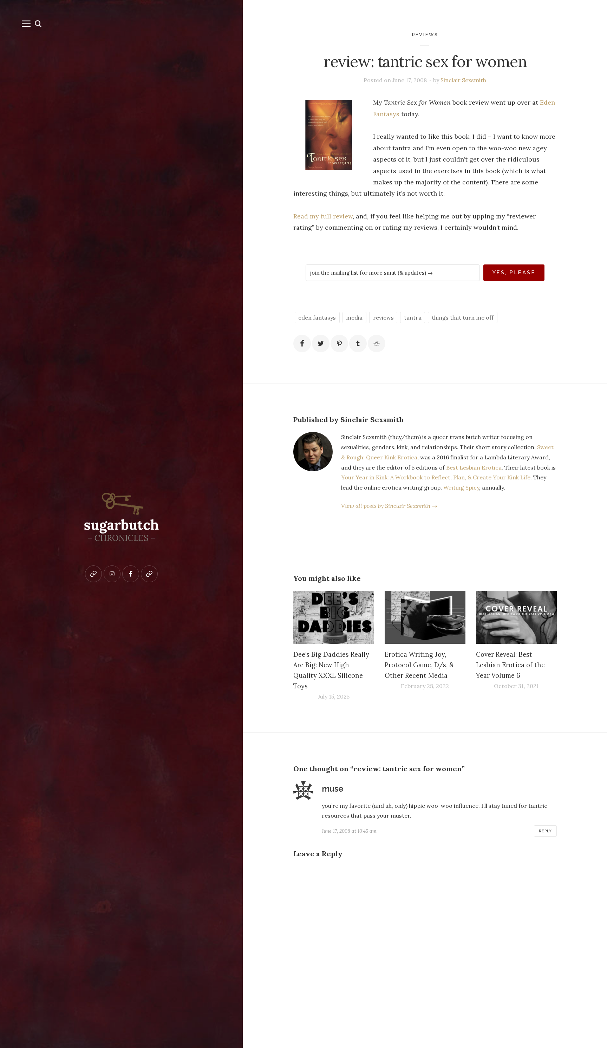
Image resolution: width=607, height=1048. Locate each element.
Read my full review (323, 216)
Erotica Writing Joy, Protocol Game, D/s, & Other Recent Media (419, 665)
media (354, 317)
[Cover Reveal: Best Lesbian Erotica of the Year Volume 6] (516, 617)
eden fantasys (317, 317)
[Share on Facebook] (302, 343)
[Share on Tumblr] (358, 343)
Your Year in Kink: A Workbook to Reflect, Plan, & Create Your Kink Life (435, 477)
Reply (545, 831)
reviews (425, 34)
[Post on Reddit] (376, 343)
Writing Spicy (461, 487)
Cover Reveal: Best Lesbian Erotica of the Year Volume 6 (510, 665)
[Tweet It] (320, 343)
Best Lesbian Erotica (474, 467)
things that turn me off (463, 317)
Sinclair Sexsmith (463, 80)
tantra (413, 317)
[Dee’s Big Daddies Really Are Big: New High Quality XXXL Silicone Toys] (333, 617)
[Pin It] (339, 343)
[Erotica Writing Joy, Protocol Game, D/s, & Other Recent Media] (425, 617)
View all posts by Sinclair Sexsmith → (389, 505)
